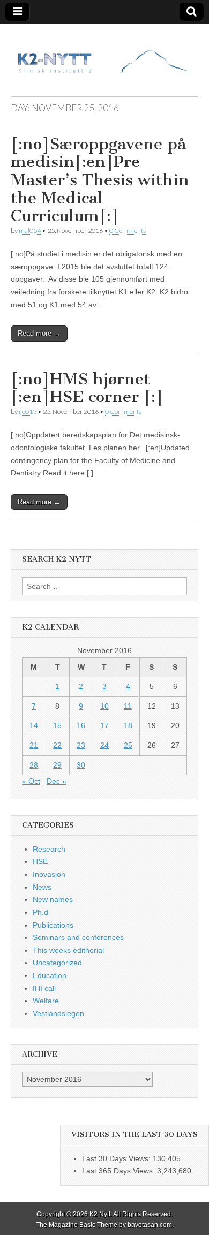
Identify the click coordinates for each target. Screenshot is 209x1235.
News (42, 887)
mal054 (30, 230)
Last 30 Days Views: (117, 1158)
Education (49, 975)
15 (57, 725)
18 (128, 725)
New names (53, 899)
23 (81, 745)
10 (104, 706)
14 (33, 725)
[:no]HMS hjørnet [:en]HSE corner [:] (87, 388)
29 (57, 765)
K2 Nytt (99, 1214)
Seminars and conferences (78, 937)
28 (33, 765)
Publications (53, 925)
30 (81, 765)
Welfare (46, 1000)
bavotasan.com (150, 1225)
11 (128, 706)
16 (81, 725)
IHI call (44, 988)
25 (128, 745)
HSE (40, 861)
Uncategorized (57, 962)
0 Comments (127, 230)
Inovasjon (49, 874)
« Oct (31, 781)
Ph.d (40, 912)
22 (57, 745)
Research (49, 849)
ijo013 (27, 411)
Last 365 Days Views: (119, 1170)
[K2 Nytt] (104, 52)
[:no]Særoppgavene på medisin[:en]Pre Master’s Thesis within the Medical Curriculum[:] (100, 179)
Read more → (39, 333)
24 (104, 745)
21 (33, 745)
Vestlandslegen (58, 1013)
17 (104, 725)
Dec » (56, 781)
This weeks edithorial (68, 950)
